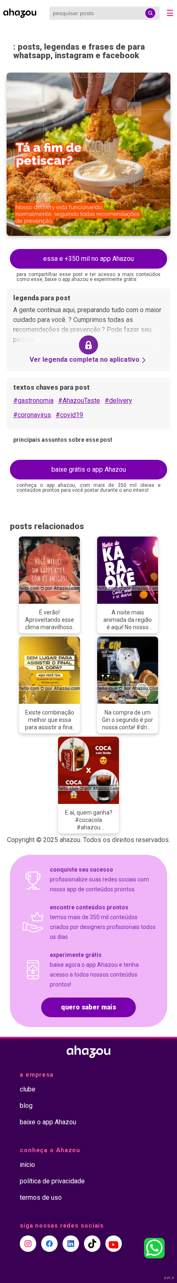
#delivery (118, 400)
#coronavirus (32, 415)
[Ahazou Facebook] (49, 1243)
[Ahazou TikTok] (92, 1243)
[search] (150, 13)
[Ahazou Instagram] (28, 1243)
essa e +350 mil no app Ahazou (88, 259)
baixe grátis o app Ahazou (88, 469)
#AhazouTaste (79, 400)
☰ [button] (170, 13)
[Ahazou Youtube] (113, 1243)
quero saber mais (88, 1007)
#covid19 (69, 415)
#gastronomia (33, 400)
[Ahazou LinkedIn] (71, 1243)
